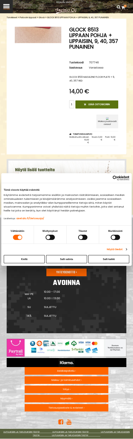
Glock (42, 17)
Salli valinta (66, 259)
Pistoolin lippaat (28, 17)
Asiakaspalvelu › (66, 370)
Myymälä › (66, 398)
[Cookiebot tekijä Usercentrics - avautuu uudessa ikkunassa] (115, 178)
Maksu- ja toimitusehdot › (66, 380)
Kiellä (24, 259)
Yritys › (66, 389)
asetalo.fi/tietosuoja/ (30, 218)
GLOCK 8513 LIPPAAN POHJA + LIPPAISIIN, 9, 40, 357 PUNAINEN (78, 17)
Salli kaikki (109, 259)
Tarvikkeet (12, 17)
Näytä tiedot (115, 249)
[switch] (50, 237)
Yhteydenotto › (66, 272)
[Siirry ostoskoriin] (124, 7)
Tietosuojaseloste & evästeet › (66, 407)
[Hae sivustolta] (118, 7)
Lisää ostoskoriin (99, 104)
